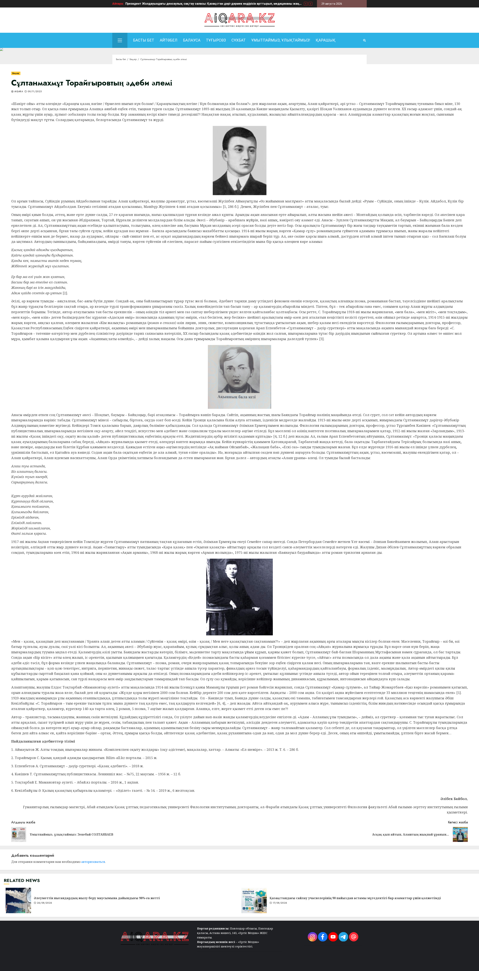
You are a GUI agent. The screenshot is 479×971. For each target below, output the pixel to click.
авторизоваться (93, 862)
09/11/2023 (35, 91)
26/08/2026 (44, 903)
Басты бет (143, 40)
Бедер (15, 73)
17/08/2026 (280, 903)
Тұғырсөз (216, 40)
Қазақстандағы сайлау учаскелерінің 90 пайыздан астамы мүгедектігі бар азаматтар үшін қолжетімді (254, 900)
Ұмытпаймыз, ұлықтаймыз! (280, 40)
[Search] (364, 40)
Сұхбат (238, 40)
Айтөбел (168, 40)
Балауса (191, 40)
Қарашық (325, 40)
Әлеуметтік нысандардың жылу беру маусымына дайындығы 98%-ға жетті (18, 900)
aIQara (18, 91)
